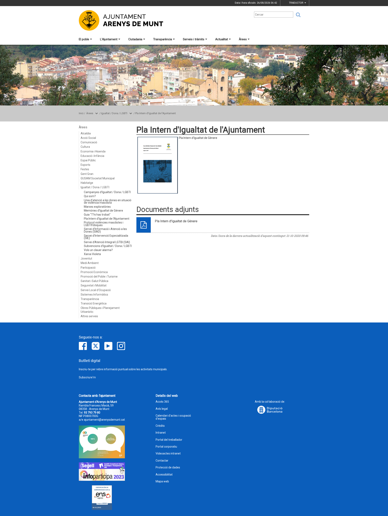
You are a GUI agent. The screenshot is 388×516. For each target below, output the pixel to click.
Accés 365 (162, 401)
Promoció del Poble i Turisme (99, 276)
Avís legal (162, 408)
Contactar (162, 460)
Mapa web (162, 481)
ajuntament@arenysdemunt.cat (104, 419)
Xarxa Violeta (92, 254)
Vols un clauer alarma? (98, 250)
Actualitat (221, 39)
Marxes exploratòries (97, 206)
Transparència (162, 39)
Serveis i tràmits (193, 39)
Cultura (85, 146)
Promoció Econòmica (94, 272)
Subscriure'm (87, 377)
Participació (88, 267)
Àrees (243, 39)
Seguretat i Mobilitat (93, 285)
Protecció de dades (168, 467)
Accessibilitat (164, 474)
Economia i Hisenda (93, 151)
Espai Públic (88, 160)
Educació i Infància (92, 155)
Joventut (86, 258)
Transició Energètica (93, 303)
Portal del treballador (169, 439)
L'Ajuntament (108, 39)
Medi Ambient (90, 263)
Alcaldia (86, 133)
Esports (85, 164)
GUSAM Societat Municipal (98, 178)
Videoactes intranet (168, 453)
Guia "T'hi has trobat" (97, 214)
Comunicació (89, 142)
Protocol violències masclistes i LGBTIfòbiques (103, 224)
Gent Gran (87, 174)
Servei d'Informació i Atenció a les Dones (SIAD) (105, 230)
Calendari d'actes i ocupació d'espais (173, 417)
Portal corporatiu (166, 446)
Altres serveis (89, 316)
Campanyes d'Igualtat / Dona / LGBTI (107, 192)
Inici (81, 113)
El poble (84, 39)
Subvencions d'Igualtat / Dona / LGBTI (108, 246)
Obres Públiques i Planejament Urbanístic (100, 309)
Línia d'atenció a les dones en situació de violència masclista (107, 201)
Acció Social (88, 137)
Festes (85, 169)
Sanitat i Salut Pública (94, 281)
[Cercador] (297, 15)
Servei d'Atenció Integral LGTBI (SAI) (107, 242)
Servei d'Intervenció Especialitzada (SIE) (106, 237)
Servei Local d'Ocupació (96, 290)
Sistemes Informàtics (94, 294)
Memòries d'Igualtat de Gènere (103, 210)
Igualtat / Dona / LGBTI (114, 113)
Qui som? (90, 196)
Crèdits (160, 425)
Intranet (161, 432)
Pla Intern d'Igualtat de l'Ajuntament (155, 113)
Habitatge (87, 182)
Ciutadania (135, 39)
